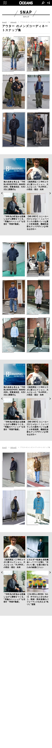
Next (50, 193)
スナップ (13, 22)
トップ (4, 22)
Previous (2, 193)
